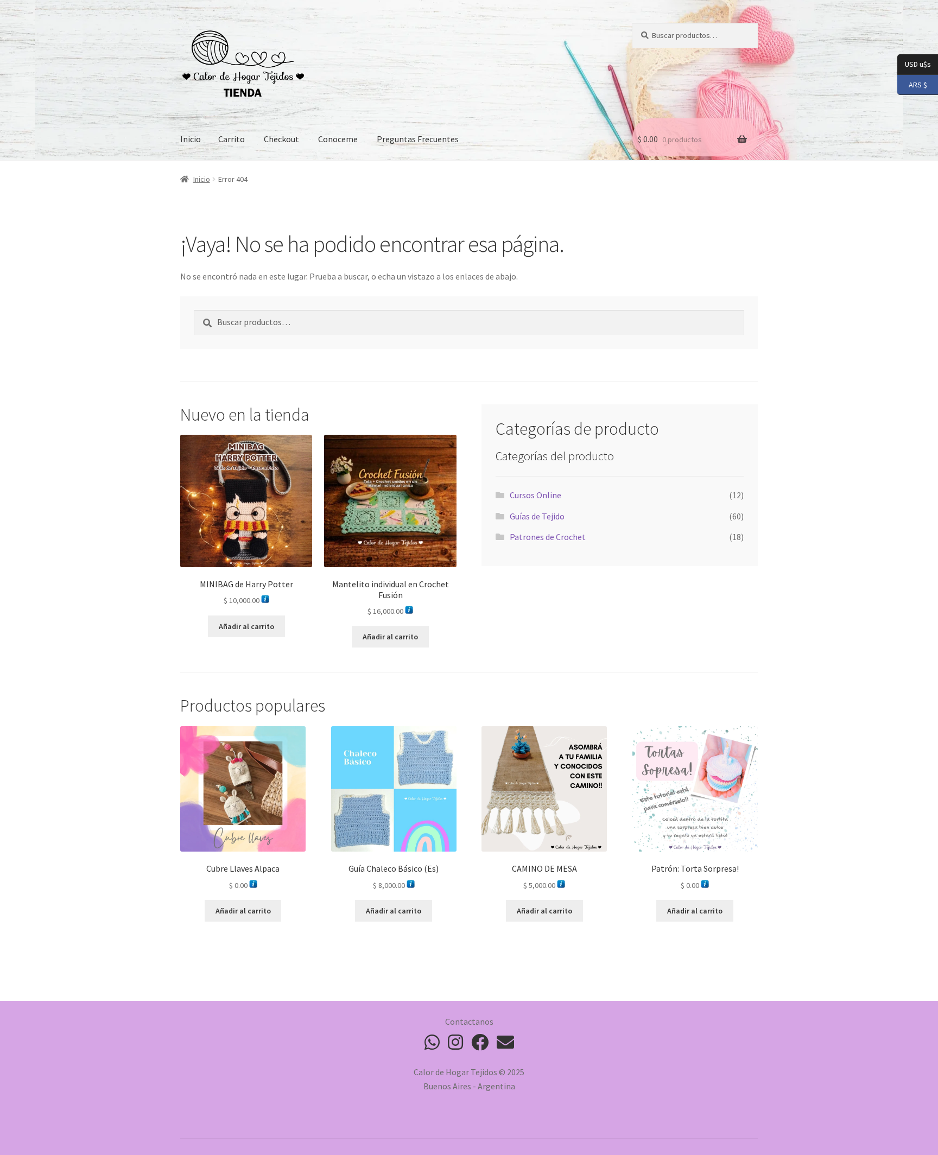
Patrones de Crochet (548, 536)
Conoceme (338, 139)
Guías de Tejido (537, 516)
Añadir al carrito (246, 626)
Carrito (231, 139)
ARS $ (912, 84)
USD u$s (917, 64)
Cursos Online (535, 495)
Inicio (190, 139)
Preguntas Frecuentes (418, 139)
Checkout (281, 139)
